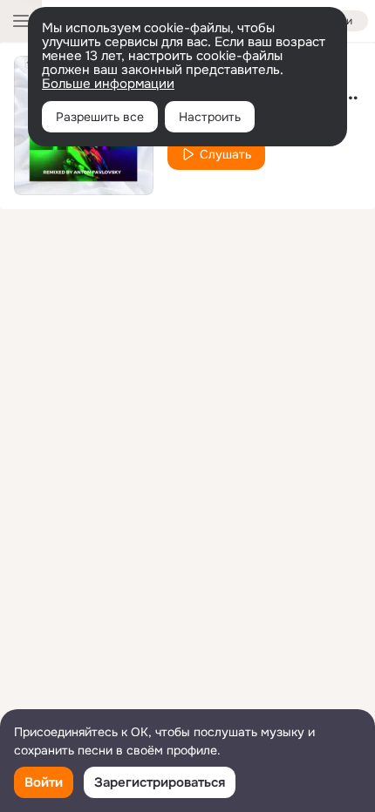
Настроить (210, 117)
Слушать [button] (225, 154)
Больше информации (108, 83)
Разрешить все (100, 117)
